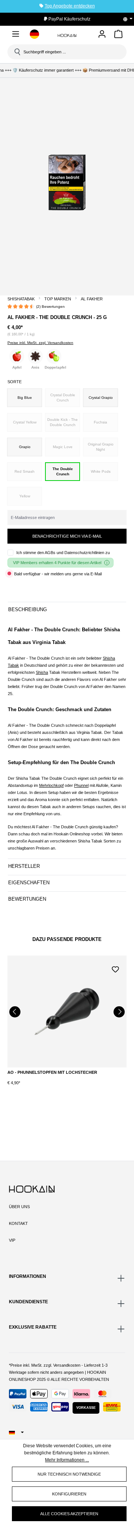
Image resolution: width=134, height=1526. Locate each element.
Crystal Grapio (101, 397)
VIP (12, 1240)
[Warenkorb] (118, 35)
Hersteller (24, 866)
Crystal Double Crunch (62, 397)
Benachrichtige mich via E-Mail (67, 536)
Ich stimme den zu (63, 552)
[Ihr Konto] (102, 34)
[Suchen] (16, 51)
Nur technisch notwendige (69, 1474)
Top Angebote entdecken (70, 6)
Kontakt (18, 1223)
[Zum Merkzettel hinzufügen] (115, 968)
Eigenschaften (29, 882)
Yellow (24, 496)
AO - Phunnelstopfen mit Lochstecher (52, 1072)
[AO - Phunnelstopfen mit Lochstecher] (67, 1011)
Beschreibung (27, 609)
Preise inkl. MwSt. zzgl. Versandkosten (40, 343)
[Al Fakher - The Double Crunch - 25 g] (67, 182)
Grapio (25, 447)
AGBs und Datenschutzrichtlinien (74, 552)
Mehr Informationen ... (67, 1460)
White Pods (101, 471)
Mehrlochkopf (51, 785)
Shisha (42, 672)
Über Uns (19, 1206)
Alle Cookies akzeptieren (69, 1513)
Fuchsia (100, 422)
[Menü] (15, 35)
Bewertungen (27, 899)
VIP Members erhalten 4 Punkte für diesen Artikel (57, 562)
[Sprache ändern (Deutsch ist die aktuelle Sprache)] (130, 19)
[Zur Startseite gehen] (67, 35)
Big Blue (24, 397)
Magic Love (63, 447)
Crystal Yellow (24, 422)
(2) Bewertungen (50, 306)
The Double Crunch (62, 471)
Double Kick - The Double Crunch (62, 422)
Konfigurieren (69, 1494)
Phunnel (81, 785)
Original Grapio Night (101, 446)
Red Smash (25, 471)
